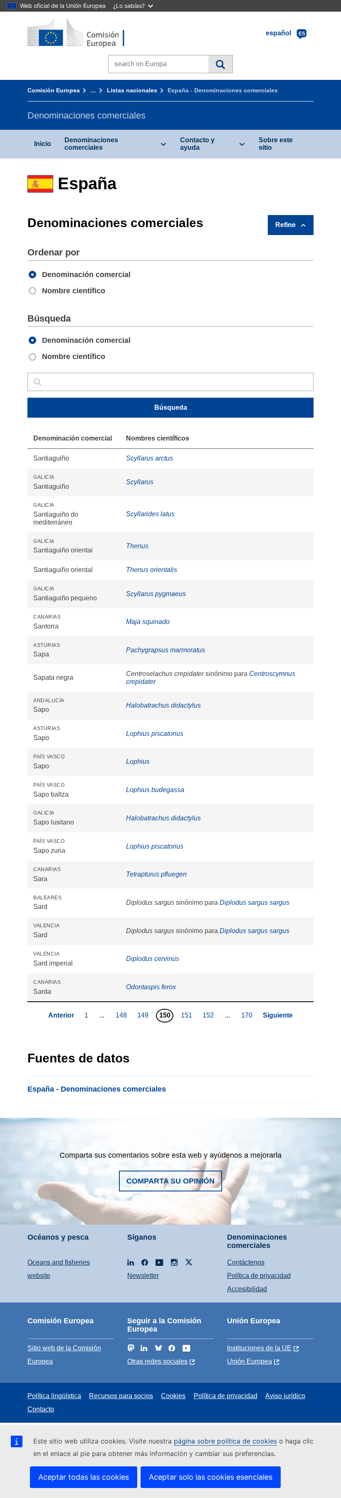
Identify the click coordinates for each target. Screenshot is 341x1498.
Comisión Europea (53, 90)
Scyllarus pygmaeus (156, 593)
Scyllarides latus (150, 513)
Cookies (173, 1395)
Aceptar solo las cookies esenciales (210, 1477)
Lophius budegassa (155, 789)
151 (187, 1015)
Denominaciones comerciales (91, 143)
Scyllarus (139, 481)
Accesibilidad (247, 1288)
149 (144, 1015)
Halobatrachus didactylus (163, 705)
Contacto (40, 1409)
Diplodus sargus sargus (254, 902)
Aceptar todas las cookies (83, 1477)
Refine (285, 224)
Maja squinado (148, 621)
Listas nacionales (132, 90)
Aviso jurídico (285, 1395)
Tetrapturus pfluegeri (156, 874)
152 (209, 1015)
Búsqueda (220, 64)
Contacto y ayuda (197, 143)
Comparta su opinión (170, 1181)
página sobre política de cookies (225, 1441)
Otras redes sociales (157, 1361)
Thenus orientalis (151, 569)
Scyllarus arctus (149, 458)
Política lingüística (54, 1395)
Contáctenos (245, 1262)
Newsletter (143, 1275)
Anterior (61, 1015)
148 (122, 1015)
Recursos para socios (121, 1395)
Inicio (42, 143)
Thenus (137, 546)
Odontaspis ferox (151, 986)
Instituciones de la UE (259, 1348)
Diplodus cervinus (152, 958)
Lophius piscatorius (154, 733)
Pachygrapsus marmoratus (165, 650)
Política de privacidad (259, 1275)
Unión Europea (249, 1361)
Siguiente (278, 1015)
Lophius (138, 761)
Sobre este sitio (276, 143)
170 (248, 1015)
